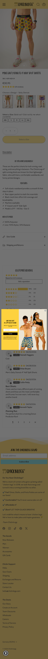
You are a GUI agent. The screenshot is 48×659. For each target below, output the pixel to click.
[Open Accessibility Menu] (6, 653)
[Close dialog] (45, 311)
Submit (10, 333)
